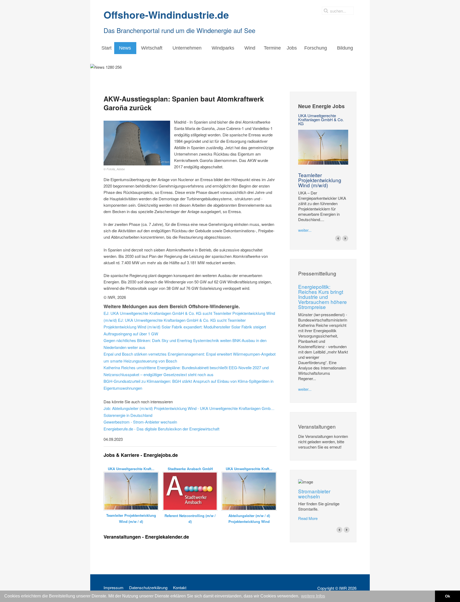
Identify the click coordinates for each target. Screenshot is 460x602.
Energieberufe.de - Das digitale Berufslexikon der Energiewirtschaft (161, 429)
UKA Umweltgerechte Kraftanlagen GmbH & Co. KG (321, 119)
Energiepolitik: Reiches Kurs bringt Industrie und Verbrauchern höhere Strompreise (322, 296)
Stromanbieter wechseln (314, 493)
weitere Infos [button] (313, 596)
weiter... (304, 230)
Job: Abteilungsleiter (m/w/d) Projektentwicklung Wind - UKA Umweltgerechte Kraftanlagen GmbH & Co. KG (190, 408)
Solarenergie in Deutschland (128, 415)
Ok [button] (447, 596)
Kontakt (179, 587)
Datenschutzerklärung (148, 587)
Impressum (114, 587)
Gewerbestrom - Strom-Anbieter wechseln (140, 422)
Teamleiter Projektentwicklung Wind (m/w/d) (319, 180)
